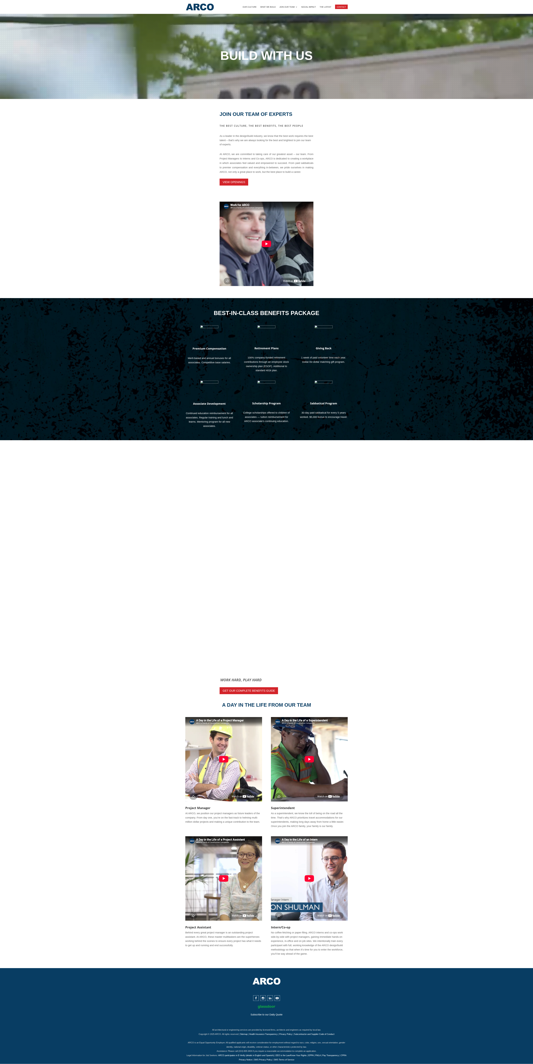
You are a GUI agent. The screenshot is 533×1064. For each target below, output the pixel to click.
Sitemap (244, 1034)
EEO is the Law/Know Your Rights (291, 1055)
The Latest (325, 7)
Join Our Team (287, 7)
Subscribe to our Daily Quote (266, 1014)
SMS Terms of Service (284, 1059)
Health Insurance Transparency (263, 1034)
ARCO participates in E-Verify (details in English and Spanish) (246, 1055)
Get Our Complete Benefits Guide (249, 690)
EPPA (311, 1055)
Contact (341, 7)
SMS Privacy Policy (263, 1059)
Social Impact (308, 7)
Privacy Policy (286, 1034)
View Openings (234, 182)
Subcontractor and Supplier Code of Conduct (314, 1034)
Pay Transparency (331, 1055)
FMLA (318, 1055)
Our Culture (250, 7)
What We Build (268, 7)
